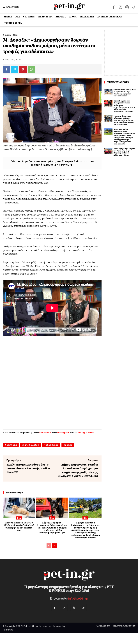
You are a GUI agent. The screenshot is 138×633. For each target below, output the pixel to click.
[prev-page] (49, 545)
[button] (10, 6)
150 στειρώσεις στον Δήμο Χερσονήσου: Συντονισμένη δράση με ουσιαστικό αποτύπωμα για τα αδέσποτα (124, 120)
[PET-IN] (69, 6)
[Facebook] (113, 6)
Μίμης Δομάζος (30, 444)
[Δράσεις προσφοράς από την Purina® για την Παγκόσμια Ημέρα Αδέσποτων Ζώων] (108, 151)
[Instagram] (120, 6)
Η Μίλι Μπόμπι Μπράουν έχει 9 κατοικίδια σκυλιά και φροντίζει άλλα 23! (28, 468)
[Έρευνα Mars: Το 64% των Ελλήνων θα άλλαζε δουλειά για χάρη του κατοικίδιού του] (19, 508)
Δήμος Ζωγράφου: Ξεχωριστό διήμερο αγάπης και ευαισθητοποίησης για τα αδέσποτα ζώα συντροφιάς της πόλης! (52, 527)
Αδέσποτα (11, 444)
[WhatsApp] (31, 69)
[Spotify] (127, 6)
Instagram (63, 432)
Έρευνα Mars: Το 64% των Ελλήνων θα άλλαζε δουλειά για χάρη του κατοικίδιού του (19, 526)
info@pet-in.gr (78, 598)
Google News (86, 432)
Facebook (45, 432)
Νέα (15, 35)
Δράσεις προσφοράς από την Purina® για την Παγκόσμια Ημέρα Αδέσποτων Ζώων (124, 152)
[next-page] (54, 545)
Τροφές (67, 444)
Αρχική (7, 35)
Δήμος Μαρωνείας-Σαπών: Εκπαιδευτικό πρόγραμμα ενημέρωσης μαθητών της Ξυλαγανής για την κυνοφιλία (78, 470)
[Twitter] (14, 69)
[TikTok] (133, 6)
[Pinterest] (23, 69)
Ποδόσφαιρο (51, 444)
